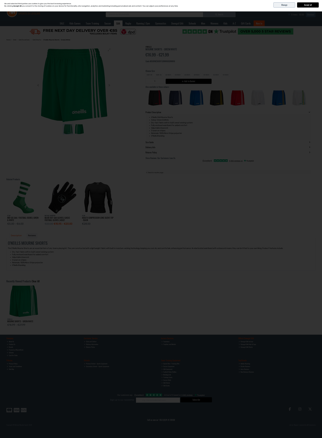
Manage (284, 4)
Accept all (308, 4)
